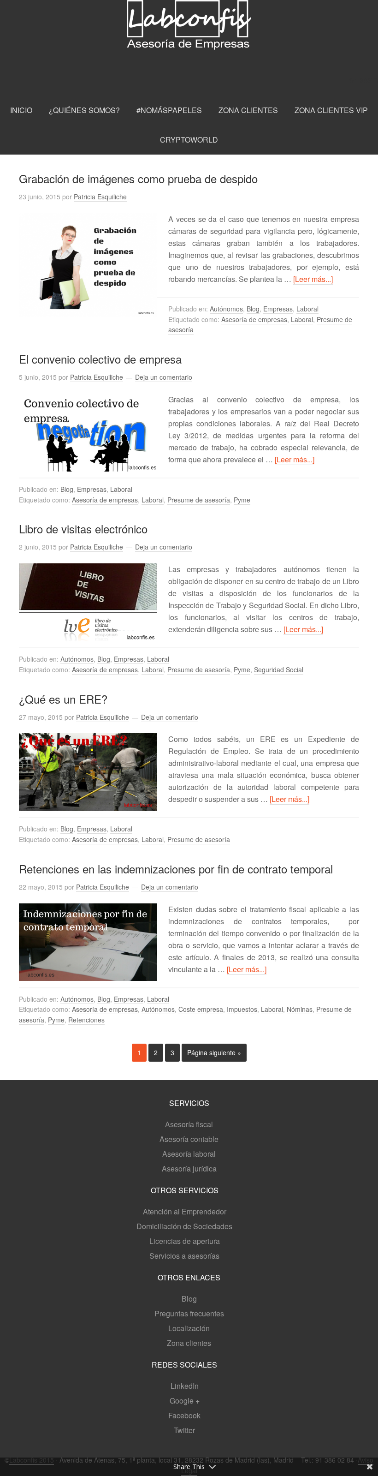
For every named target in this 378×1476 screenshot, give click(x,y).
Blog (253, 308)
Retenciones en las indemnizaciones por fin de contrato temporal (176, 869)
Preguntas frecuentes (189, 1313)
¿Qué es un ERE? (63, 699)
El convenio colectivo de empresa (100, 359)
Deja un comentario (163, 377)
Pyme (242, 499)
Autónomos (226, 308)
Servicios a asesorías (184, 1255)
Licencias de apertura (184, 1241)
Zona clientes (189, 1343)
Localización (189, 1328)
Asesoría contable (189, 1139)
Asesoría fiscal (189, 1124)
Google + (185, 1400)
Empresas (278, 308)
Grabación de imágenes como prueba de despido (138, 178)
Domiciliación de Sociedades (184, 1226)
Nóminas (300, 1009)
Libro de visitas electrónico (83, 528)
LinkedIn (185, 1385)
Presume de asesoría (198, 499)
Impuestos (242, 1009)
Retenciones (86, 1019)
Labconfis (189, 38)
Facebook (184, 1415)
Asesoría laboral (189, 1153)
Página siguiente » (214, 1052)
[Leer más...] (313, 279)
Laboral (307, 308)
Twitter (184, 1430)
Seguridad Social (278, 669)
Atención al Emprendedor (184, 1211)
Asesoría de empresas (254, 319)
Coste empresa (200, 1009)
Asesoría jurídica (189, 1168)
